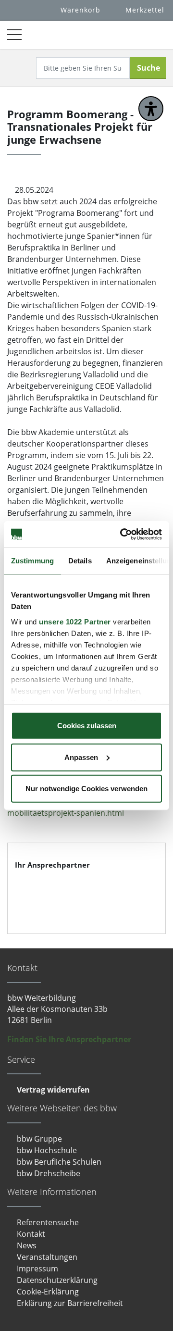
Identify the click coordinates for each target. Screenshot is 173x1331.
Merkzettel (144, 9)
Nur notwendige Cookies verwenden (86, 788)
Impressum (37, 1268)
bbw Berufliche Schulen (59, 1162)
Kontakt (31, 1234)
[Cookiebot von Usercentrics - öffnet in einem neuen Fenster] (122, 534)
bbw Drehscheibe (48, 1173)
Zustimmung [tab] (32, 561)
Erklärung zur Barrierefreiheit (70, 1303)
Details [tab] (80, 561)
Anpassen (81, 757)
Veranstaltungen (47, 1257)
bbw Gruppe (39, 1138)
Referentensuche (48, 1222)
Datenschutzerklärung (57, 1280)
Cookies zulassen (86, 725)
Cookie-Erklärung (48, 1291)
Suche (148, 67)
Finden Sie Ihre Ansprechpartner (69, 1039)
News (27, 1245)
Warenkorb (80, 9)
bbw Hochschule (47, 1150)
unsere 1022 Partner (75, 621)
